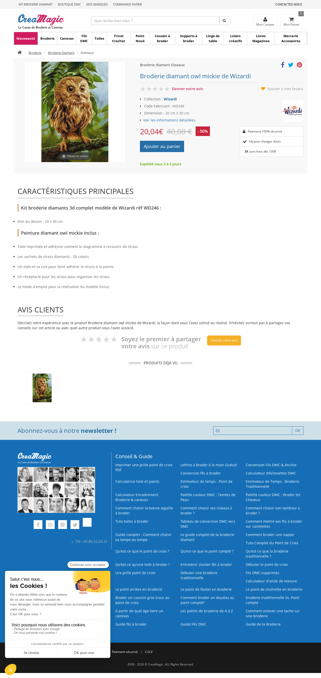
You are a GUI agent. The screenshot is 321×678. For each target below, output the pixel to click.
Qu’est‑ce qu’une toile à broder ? (142, 564)
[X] (74, 525)
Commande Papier (127, 4)
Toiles (99, 38)
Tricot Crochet (118, 38)
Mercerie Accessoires (290, 38)
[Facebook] (38, 525)
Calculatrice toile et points (137, 481)
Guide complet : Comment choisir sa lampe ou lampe (143, 537)
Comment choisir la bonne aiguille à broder (144, 510)
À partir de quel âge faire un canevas (139, 613)
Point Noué (140, 38)
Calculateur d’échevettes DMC (271, 473)
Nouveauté (26, 38)
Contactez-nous (288, 4)
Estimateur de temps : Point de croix (206, 484)
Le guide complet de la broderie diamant (207, 537)
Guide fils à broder (131, 624)
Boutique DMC (69, 4)
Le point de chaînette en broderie (274, 589)
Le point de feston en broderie (206, 589)
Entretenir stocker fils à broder (206, 564)
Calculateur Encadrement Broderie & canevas (136, 497)
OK (297, 430)
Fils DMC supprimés (262, 572)
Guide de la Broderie (263, 624)
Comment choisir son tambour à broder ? (273, 510)
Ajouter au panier (162, 146)
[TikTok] (87, 525)
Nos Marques (97, 4)
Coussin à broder (162, 38)
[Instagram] (50, 525)
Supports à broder (188, 38)
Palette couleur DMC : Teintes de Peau (208, 497)
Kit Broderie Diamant (36, 4)
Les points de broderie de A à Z (207, 610)
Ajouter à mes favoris (285, 88)
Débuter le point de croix (267, 564)
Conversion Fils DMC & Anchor (271, 464)
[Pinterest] (62, 525)
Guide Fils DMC (193, 624)
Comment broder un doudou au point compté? (207, 600)
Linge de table (213, 38)
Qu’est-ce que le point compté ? (207, 551)
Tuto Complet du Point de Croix (272, 542)
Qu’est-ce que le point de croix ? (142, 551)
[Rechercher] (224, 20)
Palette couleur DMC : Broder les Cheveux (273, 497)
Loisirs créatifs (235, 38)
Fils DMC (84, 38)
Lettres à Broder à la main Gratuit (209, 464)
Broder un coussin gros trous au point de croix (142, 600)
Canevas (66, 38)
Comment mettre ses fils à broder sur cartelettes (274, 524)
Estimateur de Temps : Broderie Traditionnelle (272, 484)
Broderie (47, 38)
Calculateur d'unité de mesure (271, 581)
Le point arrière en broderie (138, 589)
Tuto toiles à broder (131, 521)
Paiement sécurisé (125, 652)
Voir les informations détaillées (169, 120)
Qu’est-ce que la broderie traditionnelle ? (267, 554)
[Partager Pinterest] (299, 65)
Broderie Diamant (61, 52)
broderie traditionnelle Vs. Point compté (272, 600)
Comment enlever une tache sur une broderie (273, 613)
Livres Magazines (260, 38)
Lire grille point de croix (135, 572)
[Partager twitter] (290, 65)
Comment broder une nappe (270, 534)
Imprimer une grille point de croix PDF (143, 467)
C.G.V (148, 652)
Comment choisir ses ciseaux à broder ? (206, 510)
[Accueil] (20, 52)
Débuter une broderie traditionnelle (199, 575)
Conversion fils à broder (201, 473)
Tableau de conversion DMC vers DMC (208, 524)
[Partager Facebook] (282, 65)
